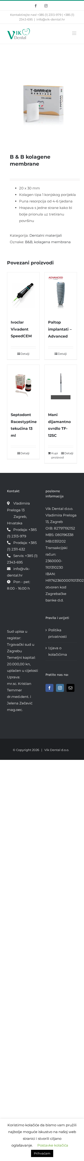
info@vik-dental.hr (50, 19)
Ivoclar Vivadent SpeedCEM (21, 329)
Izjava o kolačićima (57, 651)
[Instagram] (60, 688)
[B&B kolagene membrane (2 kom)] (42, 96)
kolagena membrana (52, 242)
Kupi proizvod (55, 455)
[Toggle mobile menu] (74, 33)
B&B (28, 242)
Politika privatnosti (57, 633)
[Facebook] (49, 688)
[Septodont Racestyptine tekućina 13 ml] (23, 385)
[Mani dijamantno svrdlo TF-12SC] (61, 385)
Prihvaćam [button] (42, 1153)
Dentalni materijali (45, 235)
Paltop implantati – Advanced (60, 329)
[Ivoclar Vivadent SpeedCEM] (23, 293)
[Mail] (70, 688)
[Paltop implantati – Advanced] (61, 293)
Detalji (25, 353)
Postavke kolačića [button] (52, 1145)
